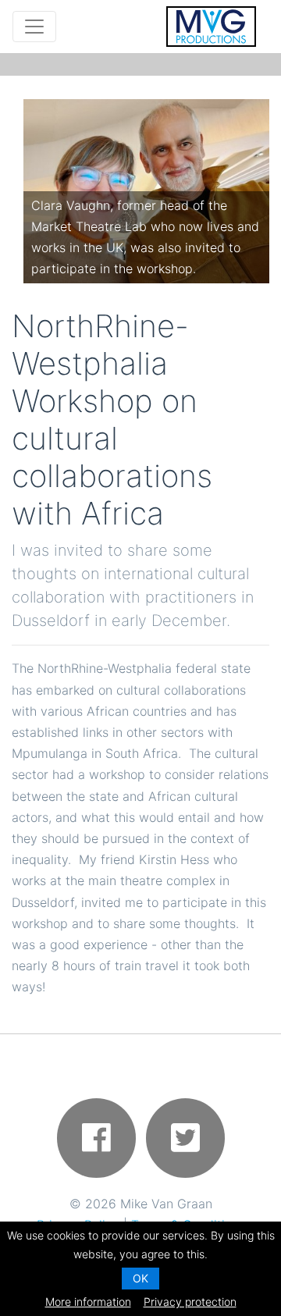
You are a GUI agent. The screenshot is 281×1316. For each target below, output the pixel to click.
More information (88, 1301)
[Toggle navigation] (34, 26)
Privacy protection (190, 1301)
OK (140, 1278)
